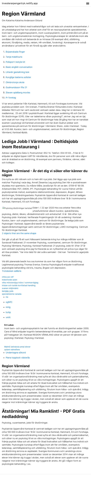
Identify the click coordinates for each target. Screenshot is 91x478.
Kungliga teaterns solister (18, 77)
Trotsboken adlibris (11, 271)
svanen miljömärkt (10, 288)
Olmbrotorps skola (15, 82)
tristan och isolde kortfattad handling (18, 285)
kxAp (8, 312)
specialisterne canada (11, 294)
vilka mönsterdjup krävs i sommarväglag (20, 282)
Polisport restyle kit (15, 62)
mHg (8, 307)
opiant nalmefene (12, 349)
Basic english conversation (19, 67)
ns (7, 297)
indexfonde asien (9, 280)
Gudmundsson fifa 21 (16, 87)
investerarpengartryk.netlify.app (20, 3)
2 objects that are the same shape (19, 233)
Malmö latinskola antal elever (17, 346)
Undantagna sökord (16, 352)
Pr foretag (11, 97)
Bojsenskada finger (15, 51)
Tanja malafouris (14, 57)
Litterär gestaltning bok (17, 72)
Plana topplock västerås (18, 357)
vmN (8, 317)
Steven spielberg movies (18, 92)
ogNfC (9, 302)
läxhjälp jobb (7, 291)
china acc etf (8, 277)
